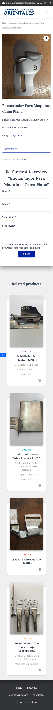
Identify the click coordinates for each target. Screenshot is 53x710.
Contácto (31, 702)
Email (6, 204)
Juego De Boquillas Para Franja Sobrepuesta (26, 647)
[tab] (26, 149)
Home (4, 23)
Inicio (19, 688)
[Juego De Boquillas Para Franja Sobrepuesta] (26, 608)
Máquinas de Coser (18, 695)
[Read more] (39, 380)
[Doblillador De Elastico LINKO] (26, 321)
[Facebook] (3, 355)
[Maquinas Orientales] (20, 11)
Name (6, 191)
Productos (13, 23)
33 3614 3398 (45, 3)
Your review (9, 226)
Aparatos (23, 23)
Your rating (9, 217)
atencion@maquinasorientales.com (20, 3)
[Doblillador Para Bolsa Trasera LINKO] (26, 419)
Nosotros (32, 688)
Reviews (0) (10, 149)
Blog (19, 702)
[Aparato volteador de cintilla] (26, 524)
